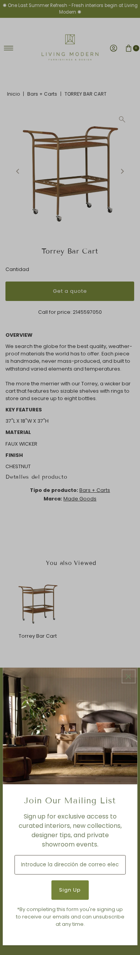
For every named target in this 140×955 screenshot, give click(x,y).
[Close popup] (128, 676)
